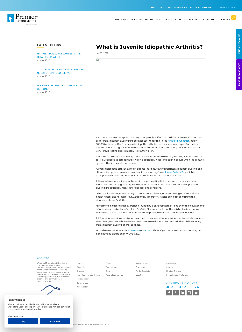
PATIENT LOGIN (228, 7)
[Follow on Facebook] (169, 292)
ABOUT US (212, 19)
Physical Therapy (173, 271)
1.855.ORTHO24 (203, 7)
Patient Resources (190, 19)
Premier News (111, 267)
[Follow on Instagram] (189, 292)
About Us (81, 267)
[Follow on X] (176, 292)
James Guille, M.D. (174, 172)
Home (79, 263)
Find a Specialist (143, 271)
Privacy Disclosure (94, 325)
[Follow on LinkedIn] (182, 292)
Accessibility (82, 287)
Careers (225, 19)
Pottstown (134, 230)
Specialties (151, 19)
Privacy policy (83, 279)
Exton (148, 230)
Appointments (142, 263)
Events (108, 263)
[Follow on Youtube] (196, 292)
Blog (108, 271)
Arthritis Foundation (178, 140)
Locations (136, 19)
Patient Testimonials (114, 275)
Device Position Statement (177, 275)
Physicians (121, 19)
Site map (105, 325)
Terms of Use (82, 283)
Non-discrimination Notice (88, 275)
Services (168, 19)
